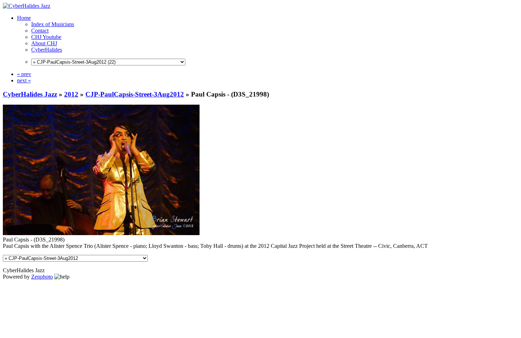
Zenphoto (42, 277)
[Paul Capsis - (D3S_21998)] (101, 233)
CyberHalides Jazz (30, 94)
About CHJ (44, 43)
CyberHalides (46, 50)
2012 (71, 94)
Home (24, 18)
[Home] (26, 6)
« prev (24, 74)
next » (24, 80)
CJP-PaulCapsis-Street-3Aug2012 (134, 94)
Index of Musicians (52, 24)
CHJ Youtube (46, 37)
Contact (40, 31)
